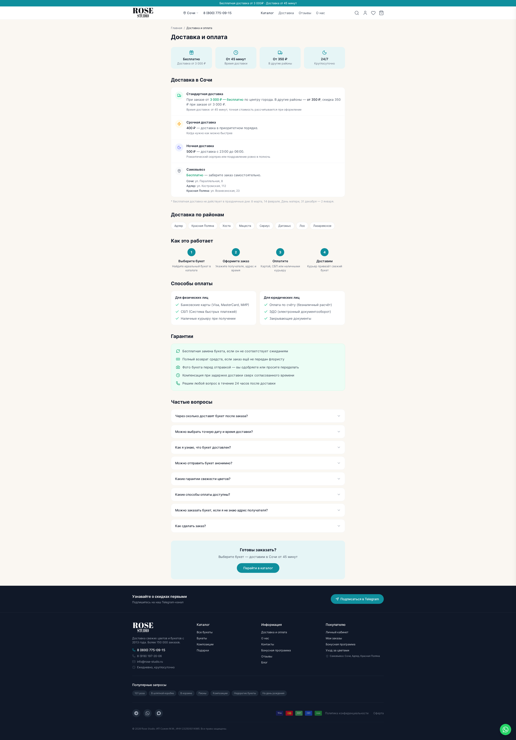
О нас (320, 13)
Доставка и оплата (274, 632)
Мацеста (245, 225)
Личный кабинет (337, 632)
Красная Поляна (202, 225)
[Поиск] (356, 12)
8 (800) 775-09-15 (217, 13)
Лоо (302, 225)
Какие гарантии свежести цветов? (202, 479)
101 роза (140, 693)
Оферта (378, 713)
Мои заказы (334, 638)
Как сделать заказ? (190, 526)
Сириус (265, 225)
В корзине (186, 693)
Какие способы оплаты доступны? (202, 494)
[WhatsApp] (148, 713)
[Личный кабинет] (365, 12)
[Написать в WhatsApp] (505, 729)
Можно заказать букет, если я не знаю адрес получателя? (221, 510)
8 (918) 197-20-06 (149, 656)
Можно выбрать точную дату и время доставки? (214, 432)
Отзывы (305, 13)
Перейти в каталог (258, 568)
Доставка (286, 13)
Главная (176, 28)
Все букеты (205, 632)
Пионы (202, 693)
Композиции (205, 644)
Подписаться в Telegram (359, 599)
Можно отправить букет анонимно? (203, 463)
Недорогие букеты (245, 693)
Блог (264, 662)
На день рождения (273, 693)
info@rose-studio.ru (150, 661)
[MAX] (159, 713)
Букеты (202, 638)
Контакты (267, 644)
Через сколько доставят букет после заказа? (211, 416)
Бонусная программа (276, 650)
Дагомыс (284, 225)
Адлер (178, 225)
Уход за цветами (337, 650)
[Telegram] (136, 713)
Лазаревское (322, 225)
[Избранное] (373, 12)
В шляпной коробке (162, 693)
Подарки (203, 650)
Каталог (267, 13)
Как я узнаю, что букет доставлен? (203, 447)
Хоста (227, 225)
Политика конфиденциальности (346, 713)
